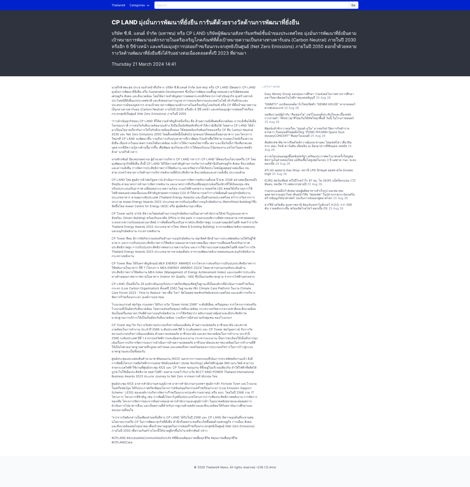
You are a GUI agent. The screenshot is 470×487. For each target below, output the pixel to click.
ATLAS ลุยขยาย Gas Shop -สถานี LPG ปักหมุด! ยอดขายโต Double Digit (309, 172)
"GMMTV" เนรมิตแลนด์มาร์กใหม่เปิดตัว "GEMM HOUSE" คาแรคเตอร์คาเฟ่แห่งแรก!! (310, 106)
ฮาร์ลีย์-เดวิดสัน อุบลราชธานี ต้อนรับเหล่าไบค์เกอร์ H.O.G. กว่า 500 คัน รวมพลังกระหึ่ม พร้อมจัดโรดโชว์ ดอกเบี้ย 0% (308, 206)
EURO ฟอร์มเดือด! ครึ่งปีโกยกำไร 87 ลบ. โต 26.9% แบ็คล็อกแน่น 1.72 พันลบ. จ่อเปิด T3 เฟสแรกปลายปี (310, 182)
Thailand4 (118, 5)
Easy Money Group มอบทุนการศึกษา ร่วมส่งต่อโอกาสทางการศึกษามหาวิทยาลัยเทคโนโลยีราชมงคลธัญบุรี (309, 95)
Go (353, 5)
